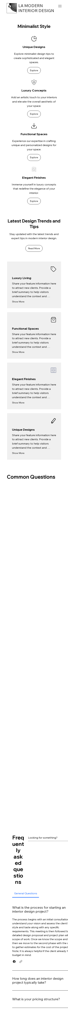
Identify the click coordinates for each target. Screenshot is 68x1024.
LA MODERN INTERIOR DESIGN (36, 8)
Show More (18, 301)
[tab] (25, 893)
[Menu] (60, 6)
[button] (34, 70)
